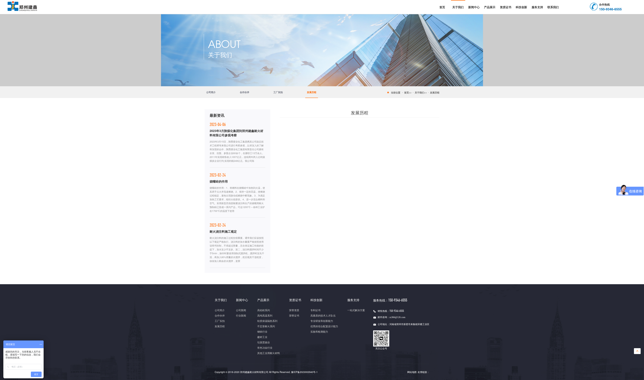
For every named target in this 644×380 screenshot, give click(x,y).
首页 (442, 7)
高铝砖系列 (263, 310)
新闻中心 (474, 7)
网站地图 (412, 372)
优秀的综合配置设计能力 (324, 326)
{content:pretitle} (295, 162)
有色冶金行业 (264, 348)
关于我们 (458, 7)
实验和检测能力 (319, 331)
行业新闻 (241, 315)
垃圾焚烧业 (263, 342)
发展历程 (311, 92)
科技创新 (521, 7)
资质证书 (505, 7)
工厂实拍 (278, 92)
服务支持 (537, 7)
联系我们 (553, 7)
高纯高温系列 (264, 315)
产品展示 (489, 7)
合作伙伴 (244, 92)
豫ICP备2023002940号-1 (304, 372)
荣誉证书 (294, 315)
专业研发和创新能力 (321, 321)
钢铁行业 (262, 331)
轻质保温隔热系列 (267, 321)
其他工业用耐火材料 (268, 353)
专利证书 (315, 310)
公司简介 (211, 92)
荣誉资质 (294, 310)
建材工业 (262, 337)
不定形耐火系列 (266, 326)
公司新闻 (241, 310)
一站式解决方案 (356, 310)
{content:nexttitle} (359, 170)
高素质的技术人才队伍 (323, 315)
